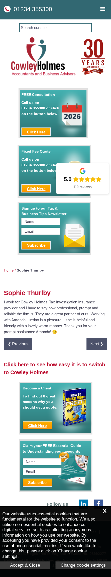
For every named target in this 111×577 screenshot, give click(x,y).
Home (9, 270)
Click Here (36, 132)
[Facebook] (98, 504)
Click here (16, 364)
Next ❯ (96, 343)
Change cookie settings (83, 565)
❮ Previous (18, 343)
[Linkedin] (83, 504)
